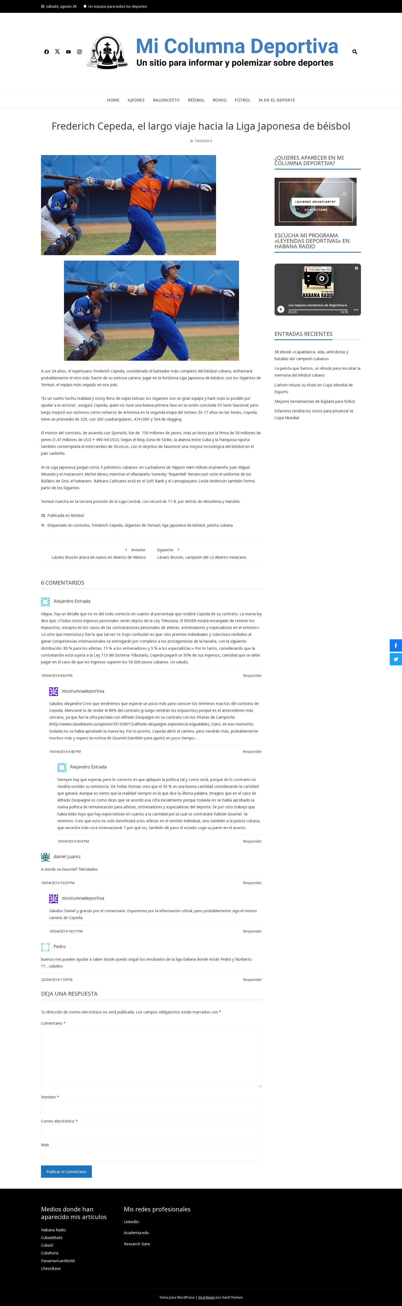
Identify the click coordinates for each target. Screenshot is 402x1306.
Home (113, 100)
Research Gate (137, 1243)
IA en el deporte (277, 100)
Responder (252, 675)
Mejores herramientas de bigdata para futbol (315, 401)
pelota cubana (220, 525)
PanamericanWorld (58, 1260)
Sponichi (119, 432)
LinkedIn (131, 1221)
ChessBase (51, 1268)
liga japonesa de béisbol (183, 525)
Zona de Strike (159, 439)
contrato (81, 525)
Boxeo (219, 100)
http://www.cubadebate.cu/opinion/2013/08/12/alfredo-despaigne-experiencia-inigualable (129, 724)
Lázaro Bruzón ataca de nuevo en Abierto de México (99, 553)
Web (45, 1144)
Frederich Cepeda (107, 525)
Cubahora (49, 1252)
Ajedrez (136, 100)
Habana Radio (53, 1229)
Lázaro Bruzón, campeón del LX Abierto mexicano (201, 553)
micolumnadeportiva (83, 691)
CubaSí (47, 1245)
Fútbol (242, 100)
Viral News (206, 1297)
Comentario (53, 1023)
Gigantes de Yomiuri (142, 525)
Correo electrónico (59, 1121)
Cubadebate (52, 1237)
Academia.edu (136, 1232)
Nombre (50, 1097)
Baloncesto (166, 100)
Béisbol (196, 100)
